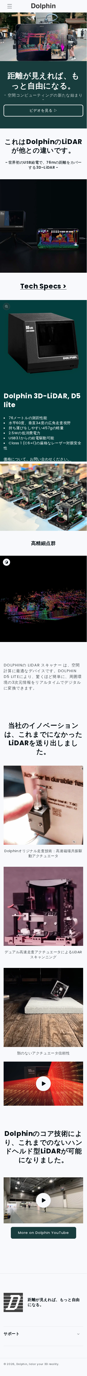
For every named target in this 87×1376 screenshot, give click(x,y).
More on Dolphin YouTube (43, 1232)
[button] (9, 6)
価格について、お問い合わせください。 (37, 459)
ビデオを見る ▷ (43, 110)
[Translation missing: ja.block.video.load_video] (43, 1200)
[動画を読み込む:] (43, 1084)
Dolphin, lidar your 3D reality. (37, 1364)
